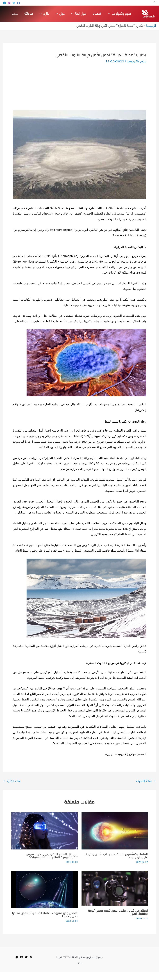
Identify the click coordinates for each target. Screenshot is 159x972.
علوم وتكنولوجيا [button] (121, 13)
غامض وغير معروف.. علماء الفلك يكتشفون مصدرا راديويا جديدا (45, 914)
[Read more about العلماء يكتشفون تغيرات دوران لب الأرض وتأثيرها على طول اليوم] (115, 830)
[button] (154, 2)
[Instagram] (9, 3)
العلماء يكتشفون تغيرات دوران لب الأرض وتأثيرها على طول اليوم (116, 855)
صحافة (28, 13)
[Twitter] (13, 3)
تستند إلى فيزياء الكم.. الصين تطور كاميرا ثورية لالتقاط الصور (118, 912)
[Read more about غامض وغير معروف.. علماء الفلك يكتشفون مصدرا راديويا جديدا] (44, 889)
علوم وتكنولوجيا (136, 61)
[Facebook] (18, 3)
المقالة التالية (12, 781)
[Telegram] (4, 3)
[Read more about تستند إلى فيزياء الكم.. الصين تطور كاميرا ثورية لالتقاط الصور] (115, 888)
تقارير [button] (46, 13)
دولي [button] (62, 13)
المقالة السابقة (146, 781)
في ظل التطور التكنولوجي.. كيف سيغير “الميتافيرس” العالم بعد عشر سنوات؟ (52, 855)
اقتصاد (97, 13)
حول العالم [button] (80, 13)
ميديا (15, 13)
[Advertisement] (79, 87)
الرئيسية (151, 25)
